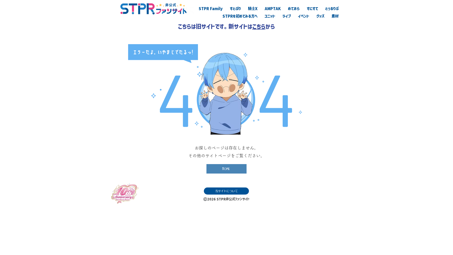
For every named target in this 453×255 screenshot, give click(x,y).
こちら (258, 26)
